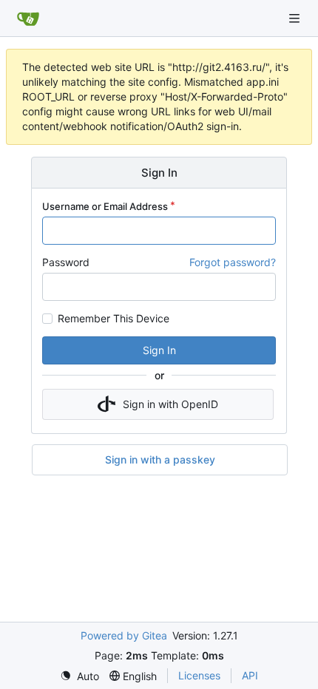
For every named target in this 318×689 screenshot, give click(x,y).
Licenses (199, 675)
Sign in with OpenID (170, 404)
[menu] (79, 676)
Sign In (159, 350)
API (250, 675)
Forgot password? (232, 262)
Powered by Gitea (124, 635)
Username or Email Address (105, 206)
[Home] (28, 18)
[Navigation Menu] (296, 18)
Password (65, 262)
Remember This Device (113, 318)
